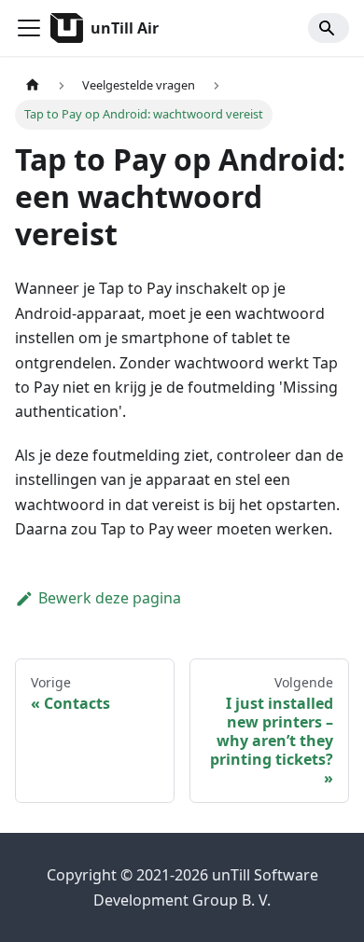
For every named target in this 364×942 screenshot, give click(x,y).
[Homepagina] (32, 85)
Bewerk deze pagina (109, 598)
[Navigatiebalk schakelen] (29, 28)
